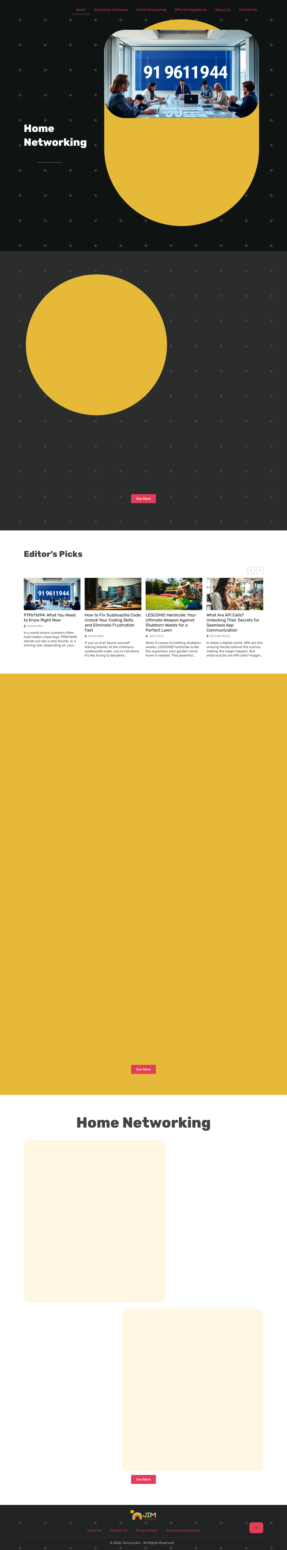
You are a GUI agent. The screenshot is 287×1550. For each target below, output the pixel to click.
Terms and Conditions (183, 1530)
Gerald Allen (35, 626)
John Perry (156, 636)
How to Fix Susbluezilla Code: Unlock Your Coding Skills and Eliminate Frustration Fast (113, 622)
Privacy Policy (147, 1530)
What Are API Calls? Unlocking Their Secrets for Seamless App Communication (233, 622)
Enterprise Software (111, 10)
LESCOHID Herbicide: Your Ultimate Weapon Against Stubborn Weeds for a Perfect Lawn (171, 622)
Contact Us (248, 10)
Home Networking (151, 10)
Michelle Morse (220, 636)
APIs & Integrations (191, 10)
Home (81, 10)
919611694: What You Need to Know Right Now (50, 617)
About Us (222, 10)
